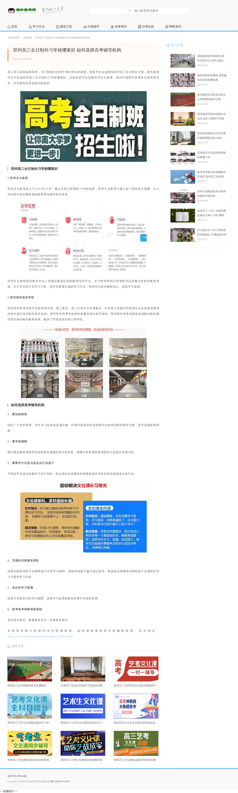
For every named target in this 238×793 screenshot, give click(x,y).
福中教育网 (13, 37)
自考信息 (148, 26)
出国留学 (93, 26)
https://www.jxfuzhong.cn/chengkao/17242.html (40, 636)
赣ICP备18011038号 (60, 781)
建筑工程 (66, 26)
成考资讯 (121, 26)
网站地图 (22, 776)
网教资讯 (175, 26)
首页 (14, 26)
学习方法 (39, 26)
